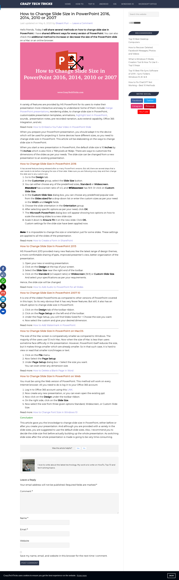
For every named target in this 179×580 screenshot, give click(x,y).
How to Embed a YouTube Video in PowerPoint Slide (62, 127)
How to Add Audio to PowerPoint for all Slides (58, 287)
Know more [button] (82, 576)
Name (24, 518)
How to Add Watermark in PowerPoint (54, 325)
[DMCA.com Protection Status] (134, 24)
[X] (3, 287)
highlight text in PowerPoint (91, 115)
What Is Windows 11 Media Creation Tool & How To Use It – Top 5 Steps (143, 62)
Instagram (137, 106)
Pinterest (150, 106)
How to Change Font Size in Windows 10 (55, 412)
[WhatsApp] (3, 281)
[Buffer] (3, 305)
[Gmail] (3, 293)
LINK (70, 389)
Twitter (150, 100)
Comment (26, 491)
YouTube (143, 112)
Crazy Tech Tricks (36, 4)
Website (24, 541)
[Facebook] (3, 269)
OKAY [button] (171, 576)
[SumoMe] (3, 311)
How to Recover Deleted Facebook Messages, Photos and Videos (142, 50)
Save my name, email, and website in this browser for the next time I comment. (63, 556)
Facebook (137, 100)
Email (24, 529)
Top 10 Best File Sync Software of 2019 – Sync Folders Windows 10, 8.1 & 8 (143, 74)
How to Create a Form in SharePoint (53, 240)
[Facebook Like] (3, 275)
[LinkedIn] (3, 299)
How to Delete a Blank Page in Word (53, 370)
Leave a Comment (82, 23)
